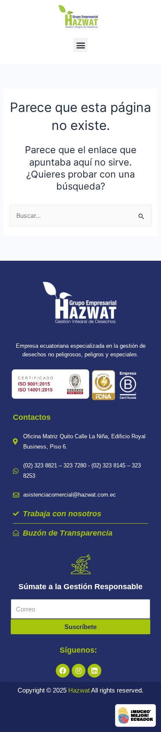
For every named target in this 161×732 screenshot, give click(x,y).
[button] (80, 45)
